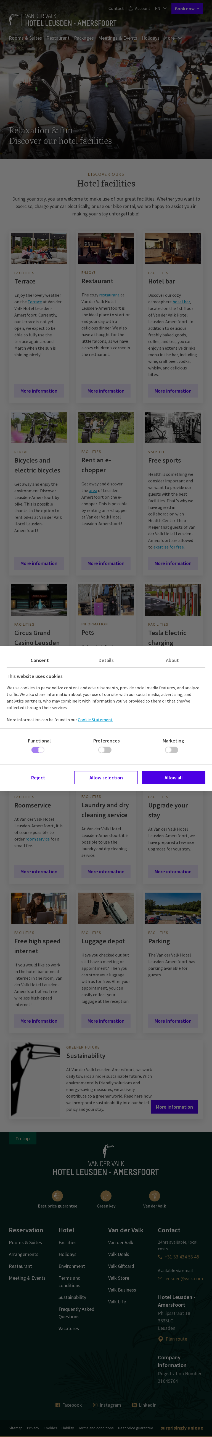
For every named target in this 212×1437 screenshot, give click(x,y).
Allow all (174, 777)
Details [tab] (106, 660)
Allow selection (106, 777)
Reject (38, 777)
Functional (39, 741)
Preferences (106, 741)
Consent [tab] (40, 660)
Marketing (173, 741)
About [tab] (172, 660)
